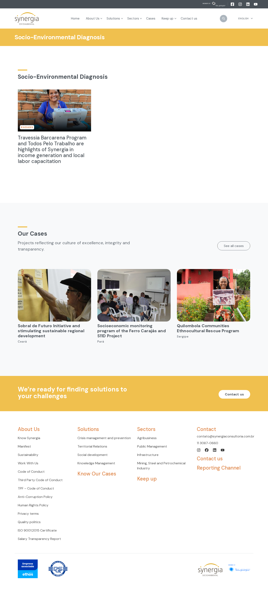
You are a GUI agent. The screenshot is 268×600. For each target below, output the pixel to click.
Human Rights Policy (33, 505)
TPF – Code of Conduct (36, 488)
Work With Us (28, 463)
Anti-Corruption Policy (35, 497)
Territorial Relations (92, 446)
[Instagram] (240, 4)
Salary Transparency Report (39, 539)
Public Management (152, 446)
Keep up (147, 478)
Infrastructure (147, 455)
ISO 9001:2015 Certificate (37, 530)
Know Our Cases (96, 473)
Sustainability (28, 455)
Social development (92, 455)
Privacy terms (28, 513)
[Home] (27, 18)
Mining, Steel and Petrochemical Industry (161, 465)
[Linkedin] (248, 4)
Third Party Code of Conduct (40, 480)
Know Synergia (29, 438)
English (243, 18)
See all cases (234, 246)
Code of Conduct (31, 471)
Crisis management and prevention (104, 438)
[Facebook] (233, 4)
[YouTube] (255, 4)
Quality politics (29, 522)
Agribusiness (147, 438)
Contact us (234, 394)
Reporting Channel (219, 468)
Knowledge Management (96, 463)
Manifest (24, 446)
